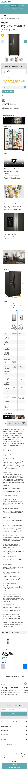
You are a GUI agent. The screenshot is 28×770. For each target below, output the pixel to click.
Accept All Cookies (14, 767)
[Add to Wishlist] (25, 87)
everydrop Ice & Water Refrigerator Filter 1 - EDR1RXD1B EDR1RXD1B (8, 654)
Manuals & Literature (24, 423)
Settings (14, 761)
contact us (7, 31)
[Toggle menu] (5, 15)
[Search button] (2, 15)
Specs (10, 423)
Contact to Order (8, 91)
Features (4, 423)
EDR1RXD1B (4, 657)
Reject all (14, 764)
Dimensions (17, 423)
